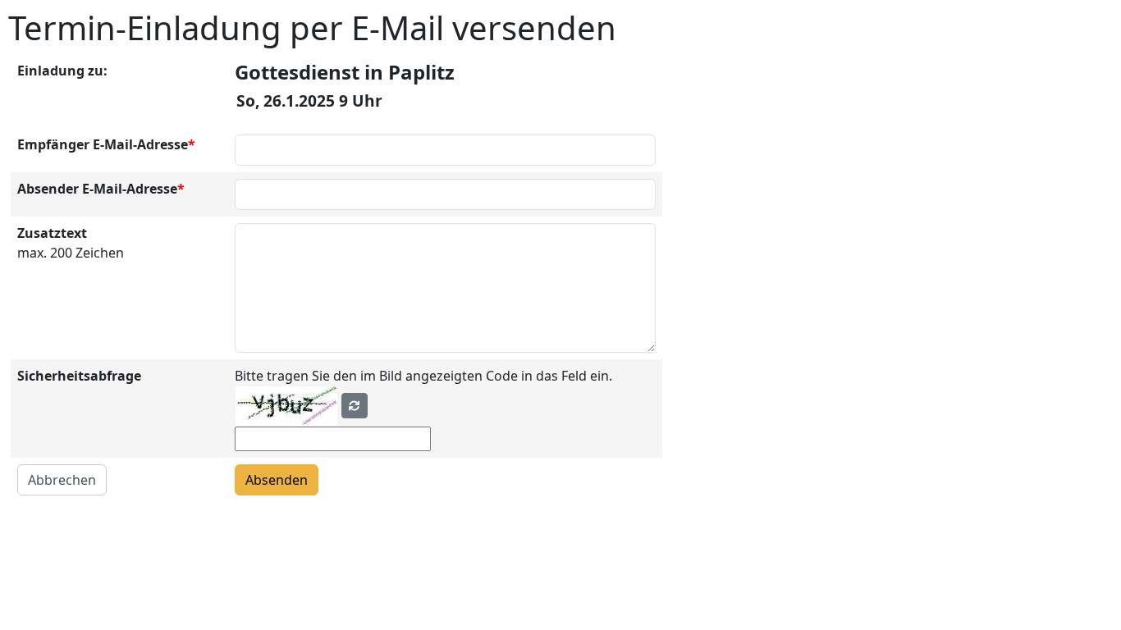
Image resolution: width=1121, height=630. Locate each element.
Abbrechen (62, 480)
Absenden (276, 480)
